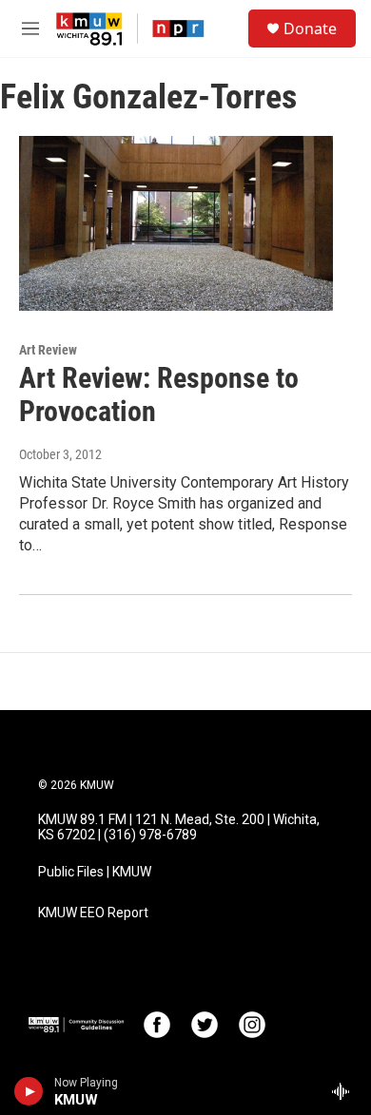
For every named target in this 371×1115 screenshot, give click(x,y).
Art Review (48, 349)
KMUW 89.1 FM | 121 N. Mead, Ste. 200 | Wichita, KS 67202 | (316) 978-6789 (179, 827)
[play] (29, 1091)
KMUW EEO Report (93, 913)
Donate (310, 28)
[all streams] (346, 1091)
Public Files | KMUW (94, 872)
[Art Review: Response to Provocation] (176, 223)
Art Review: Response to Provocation (159, 394)
